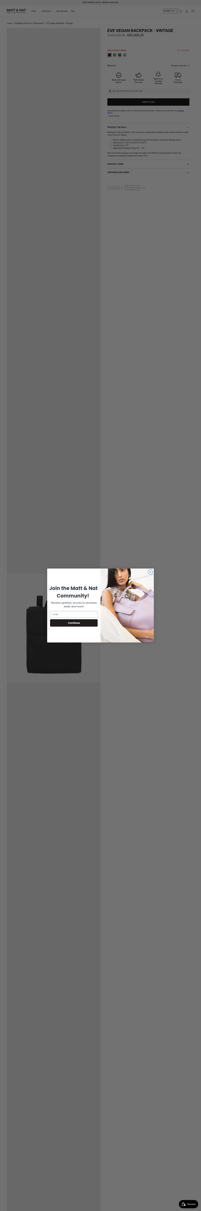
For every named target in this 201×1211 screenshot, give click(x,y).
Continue (74, 623)
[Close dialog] (150, 572)
